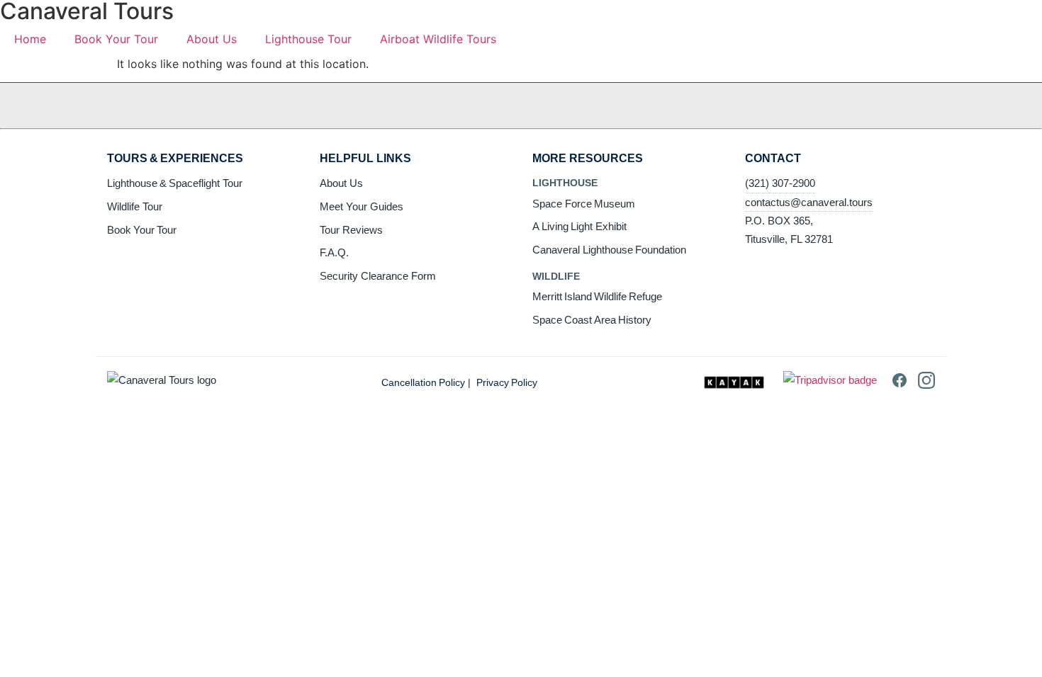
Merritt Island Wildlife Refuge (597, 296)
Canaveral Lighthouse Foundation (609, 250)
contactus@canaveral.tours (809, 202)
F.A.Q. (334, 252)
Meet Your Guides (361, 206)
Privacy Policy (506, 382)
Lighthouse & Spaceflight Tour (174, 183)
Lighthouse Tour (308, 39)
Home (30, 39)
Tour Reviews (351, 230)
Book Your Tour (116, 39)
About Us (211, 39)
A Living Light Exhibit (579, 226)
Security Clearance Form (378, 276)
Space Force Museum (583, 204)
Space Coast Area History (591, 320)
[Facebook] (899, 385)
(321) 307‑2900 (780, 183)
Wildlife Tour (134, 206)
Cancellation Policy (423, 382)
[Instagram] (926, 385)
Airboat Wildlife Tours (438, 39)
